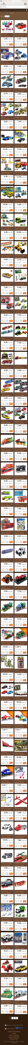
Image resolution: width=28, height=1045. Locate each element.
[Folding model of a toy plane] (21, 855)
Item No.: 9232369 (7, 450)
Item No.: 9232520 (7, 173)
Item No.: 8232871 (6, 947)
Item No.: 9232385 (6, 560)
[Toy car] (7, 109)
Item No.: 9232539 (6, 367)
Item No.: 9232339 (20, 450)
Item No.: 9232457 (6, 394)
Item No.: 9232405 (20, 588)
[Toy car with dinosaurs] (21, 441)
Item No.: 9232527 (20, 90)
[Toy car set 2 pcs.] (7, 192)
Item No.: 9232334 (7, 477)
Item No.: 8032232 (20, 837)
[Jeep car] (7, 938)
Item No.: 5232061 (7, 670)
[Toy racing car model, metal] (21, 579)
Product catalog (4, 13)
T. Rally (14, 1033)
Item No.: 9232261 (6, 35)
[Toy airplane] (7, 745)
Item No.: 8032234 (19, 892)
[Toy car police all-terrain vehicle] (21, 551)
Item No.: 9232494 (20, 63)
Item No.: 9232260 (19, 726)
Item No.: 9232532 (6, 975)
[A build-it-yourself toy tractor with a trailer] (21, 109)
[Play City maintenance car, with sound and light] (21, 220)
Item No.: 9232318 (20, 643)
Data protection (14, 1039)
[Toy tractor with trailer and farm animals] (7, 607)
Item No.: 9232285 (6, 698)
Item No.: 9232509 (7, 284)
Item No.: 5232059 (19, 754)
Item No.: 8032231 (7, 864)
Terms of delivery (14, 1035)
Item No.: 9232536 (7, 919)
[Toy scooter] (7, 26)
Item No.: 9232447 (20, 118)
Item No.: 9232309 (20, 477)
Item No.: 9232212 (6, 781)
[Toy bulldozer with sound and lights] (21, 247)
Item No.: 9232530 (6, 63)
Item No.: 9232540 (20, 781)
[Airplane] (21, 938)
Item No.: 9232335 (19, 532)
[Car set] (21, 994)
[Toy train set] (21, 358)
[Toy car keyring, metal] (21, 137)
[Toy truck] (7, 551)
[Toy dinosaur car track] (7, 662)
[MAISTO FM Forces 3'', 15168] (7, 993)
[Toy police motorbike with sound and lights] (21, 303)
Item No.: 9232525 (20, 145)
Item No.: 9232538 (6, 422)
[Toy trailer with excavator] (21, 607)
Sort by (2, 16)
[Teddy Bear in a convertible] (7, 164)
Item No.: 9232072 (19, 919)
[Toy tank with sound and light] (7, 275)
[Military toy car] (21, 413)
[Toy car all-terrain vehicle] (21, 54)
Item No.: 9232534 (7, 504)
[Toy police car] (7, 54)
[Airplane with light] (21, 800)
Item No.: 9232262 (6, 726)
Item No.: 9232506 (6, 118)
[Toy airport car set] (21, 524)
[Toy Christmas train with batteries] (7, 634)
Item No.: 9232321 (20, 560)
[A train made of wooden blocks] (7, 247)
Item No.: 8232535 (19, 1002)
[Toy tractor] (7, 966)
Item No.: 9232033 (6, 892)
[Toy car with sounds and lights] (21, 82)
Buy (11, 44)
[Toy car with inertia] (21, 26)
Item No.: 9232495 (7, 228)
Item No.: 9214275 (19, 809)
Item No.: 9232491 (6, 201)
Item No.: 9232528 (7, 145)
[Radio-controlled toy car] (7, 137)
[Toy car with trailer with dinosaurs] (7, 441)
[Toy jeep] (7, 579)
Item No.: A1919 (19, 35)
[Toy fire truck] (7, 303)
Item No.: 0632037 (7, 1002)
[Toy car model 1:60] (7, 524)
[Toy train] (21, 662)
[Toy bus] (7, 330)
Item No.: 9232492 (20, 339)
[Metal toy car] (7, 413)
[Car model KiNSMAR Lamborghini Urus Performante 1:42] (21, 966)
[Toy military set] (21, 745)
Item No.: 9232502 (20, 284)
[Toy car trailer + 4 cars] (7, 496)
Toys (9, 13)
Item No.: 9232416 (7, 615)
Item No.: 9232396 (20, 975)
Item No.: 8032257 (6, 587)
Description (5, 41)
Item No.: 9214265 (19, 947)
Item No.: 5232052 (7, 836)
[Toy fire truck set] (21, 883)
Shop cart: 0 (24, 1)
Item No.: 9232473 (20, 311)
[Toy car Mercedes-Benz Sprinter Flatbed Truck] (21, 828)
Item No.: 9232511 (20, 173)
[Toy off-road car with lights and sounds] (7, 81)
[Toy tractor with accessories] (21, 275)
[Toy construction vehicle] (7, 220)
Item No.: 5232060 (19, 698)
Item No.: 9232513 (20, 228)
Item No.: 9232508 (7, 90)
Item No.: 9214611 (20, 864)
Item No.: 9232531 (7, 256)
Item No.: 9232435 (6, 339)
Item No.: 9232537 (19, 422)
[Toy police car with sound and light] (21, 469)
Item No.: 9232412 (20, 615)
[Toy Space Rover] (21, 192)
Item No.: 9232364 (19, 671)
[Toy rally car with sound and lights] (21, 386)
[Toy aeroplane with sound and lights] (21, 773)
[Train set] (21, 690)
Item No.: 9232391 (7, 643)
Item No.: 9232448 (20, 394)
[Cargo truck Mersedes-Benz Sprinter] (7, 855)
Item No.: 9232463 (20, 256)
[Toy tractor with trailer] (21, 330)
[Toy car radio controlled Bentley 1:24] (7, 827)
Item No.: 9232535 (6, 809)
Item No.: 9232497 (6, 311)
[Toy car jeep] (7, 883)
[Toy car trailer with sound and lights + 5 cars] (21, 164)
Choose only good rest (14, 1031)
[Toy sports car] (7, 386)
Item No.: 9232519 (19, 201)
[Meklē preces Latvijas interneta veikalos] (14, 1025)
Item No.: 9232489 (19, 367)
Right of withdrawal (14, 1037)
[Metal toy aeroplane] (7, 800)
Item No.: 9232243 (6, 753)
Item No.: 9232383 (19, 505)
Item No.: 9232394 (6, 532)
